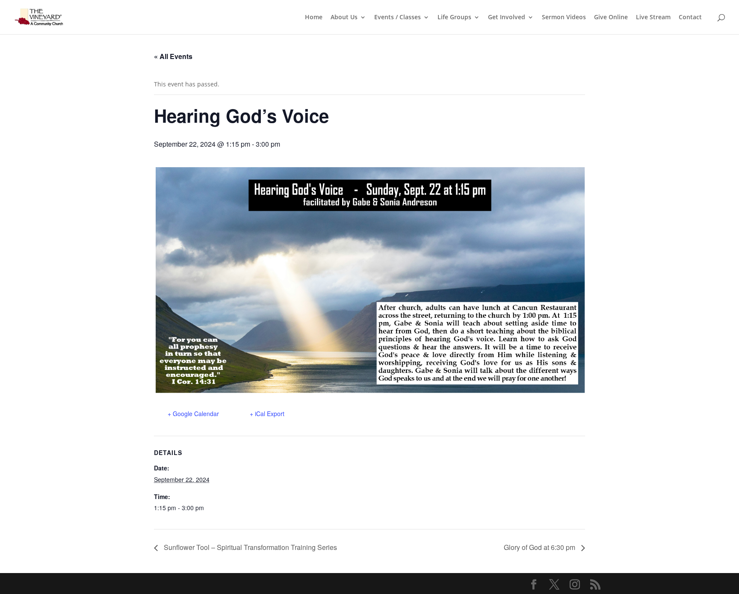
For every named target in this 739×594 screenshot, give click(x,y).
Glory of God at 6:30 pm (540, 547)
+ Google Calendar (193, 413)
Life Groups (454, 17)
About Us (344, 17)
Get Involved (506, 17)
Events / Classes (397, 17)
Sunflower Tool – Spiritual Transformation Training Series (249, 547)
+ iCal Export (267, 413)
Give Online (611, 17)
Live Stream (653, 17)
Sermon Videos (564, 17)
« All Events (173, 56)
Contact (690, 17)
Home (313, 17)
